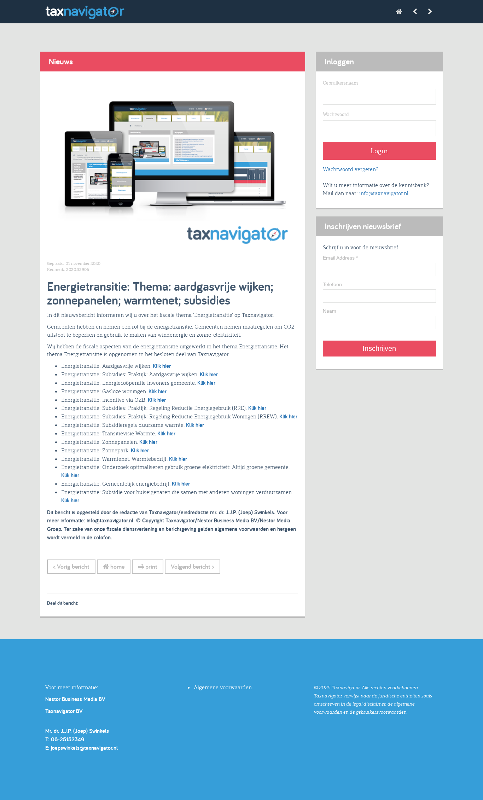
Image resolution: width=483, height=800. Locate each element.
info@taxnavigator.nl (383, 193)
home (116, 566)
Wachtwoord (336, 114)
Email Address (340, 258)
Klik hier (162, 366)
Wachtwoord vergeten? (350, 169)
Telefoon (332, 284)
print (150, 566)
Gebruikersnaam (340, 83)
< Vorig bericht (71, 566)
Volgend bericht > (192, 566)
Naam (329, 311)
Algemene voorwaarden (223, 687)
